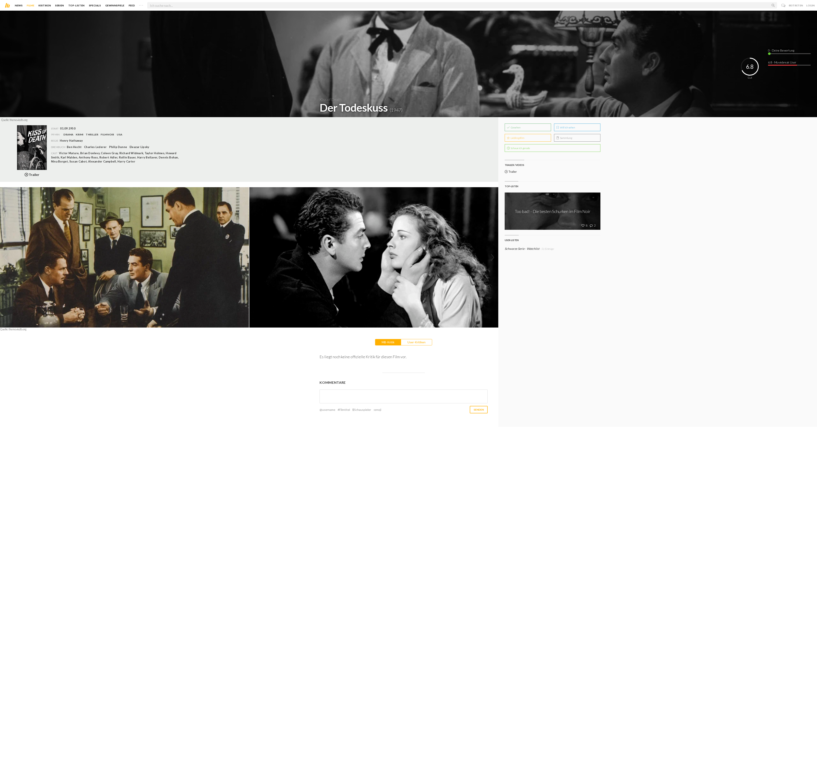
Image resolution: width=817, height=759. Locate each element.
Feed (132, 5)
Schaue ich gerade (520, 148)
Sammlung (566, 137)
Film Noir (107, 134)
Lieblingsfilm (517, 137)
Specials (95, 5)
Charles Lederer (95, 147)
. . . (141, 4)
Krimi (79, 134)
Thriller (92, 134)
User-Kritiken (416, 342)
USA (119, 134)
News (19, 5)
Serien (59, 5)
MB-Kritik (388, 342)
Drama (68, 134)
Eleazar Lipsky (139, 147)
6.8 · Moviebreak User (782, 62)
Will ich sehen (567, 127)
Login (810, 5)
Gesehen (515, 127)
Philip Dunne (118, 147)
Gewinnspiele (114, 5)
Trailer (512, 171)
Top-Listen (76, 5)
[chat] (783, 5)
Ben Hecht (74, 147)
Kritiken (45, 5)
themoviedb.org (18, 120)
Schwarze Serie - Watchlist (522, 248)
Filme (30, 5)
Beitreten (796, 5)
